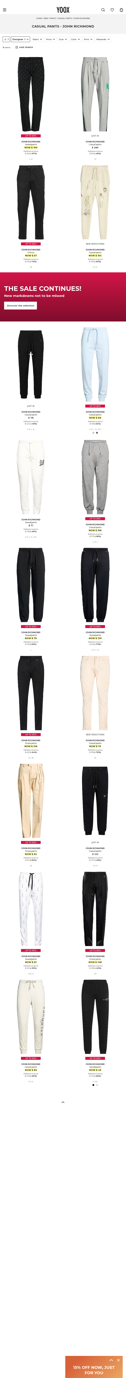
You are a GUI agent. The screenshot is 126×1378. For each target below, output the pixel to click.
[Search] (103, 10)
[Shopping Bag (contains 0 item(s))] (121, 10)
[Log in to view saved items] (112, 10)
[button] (63, 1102)
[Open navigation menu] (4, 10)
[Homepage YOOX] (63, 10)
